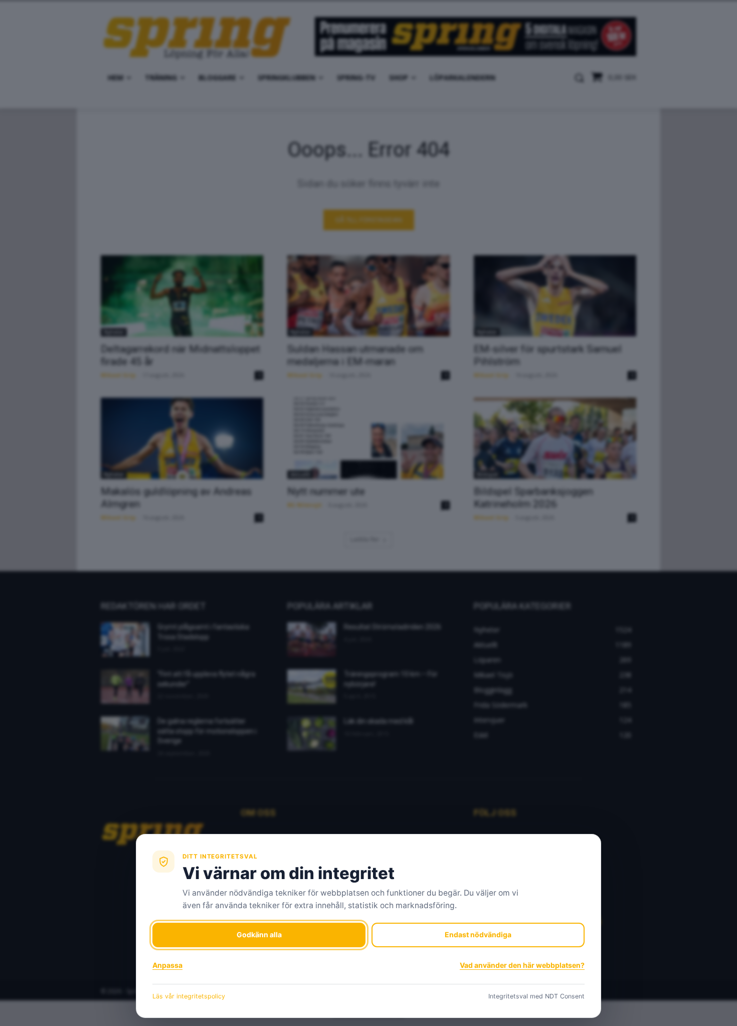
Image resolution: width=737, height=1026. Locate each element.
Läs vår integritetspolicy (188, 996)
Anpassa (167, 965)
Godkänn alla (259, 934)
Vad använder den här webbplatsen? (522, 965)
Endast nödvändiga (478, 934)
